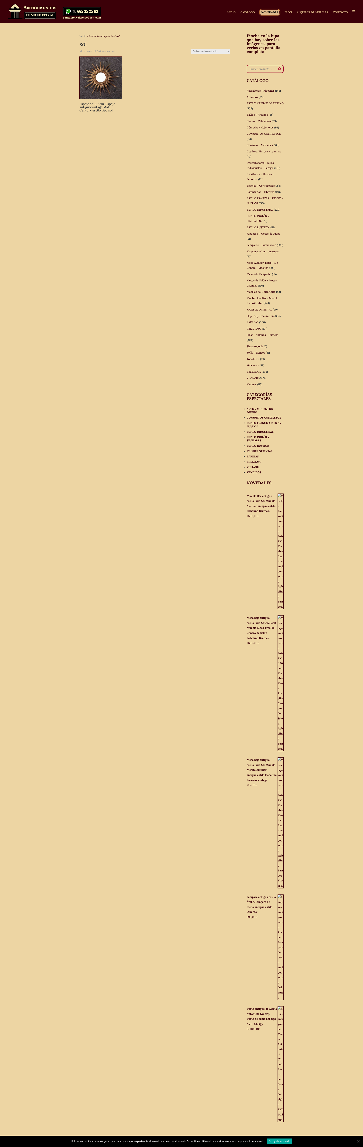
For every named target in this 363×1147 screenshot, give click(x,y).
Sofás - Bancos (256, 352)
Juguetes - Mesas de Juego (263, 233)
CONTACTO (340, 12)
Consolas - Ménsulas (260, 145)
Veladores (253, 365)
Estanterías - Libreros (260, 192)
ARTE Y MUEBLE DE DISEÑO (265, 103)
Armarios (252, 97)
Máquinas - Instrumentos (263, 251)
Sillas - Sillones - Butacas (262, 335)
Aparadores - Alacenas (261, 90)
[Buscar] (279, 69)
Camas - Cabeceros (259, 121)
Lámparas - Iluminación (261, 245)
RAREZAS (252, 322)
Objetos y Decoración (260, 316)
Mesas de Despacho (259, 274)
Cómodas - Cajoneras (260, 127)
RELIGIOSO (254, 328)
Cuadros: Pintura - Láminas (264, 151)
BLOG (288, 12)
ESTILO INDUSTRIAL (260, 209)
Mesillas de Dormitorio (261, 292)
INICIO (231, 12)
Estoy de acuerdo (279, 1141)
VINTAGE (253, 378)
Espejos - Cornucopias (261, 185)
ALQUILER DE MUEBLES (312, 12)
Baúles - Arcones (257, 114)
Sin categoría (255, 346)
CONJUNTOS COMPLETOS (264, 133)
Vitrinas (252, 384)
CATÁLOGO (247, 12)
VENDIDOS (254, 371)
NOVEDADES (269, 12)
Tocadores (253, 359)
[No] (358, 1141)
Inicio (82, 36)
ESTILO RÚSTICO (258, 227)
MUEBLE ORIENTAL (259, 309)
